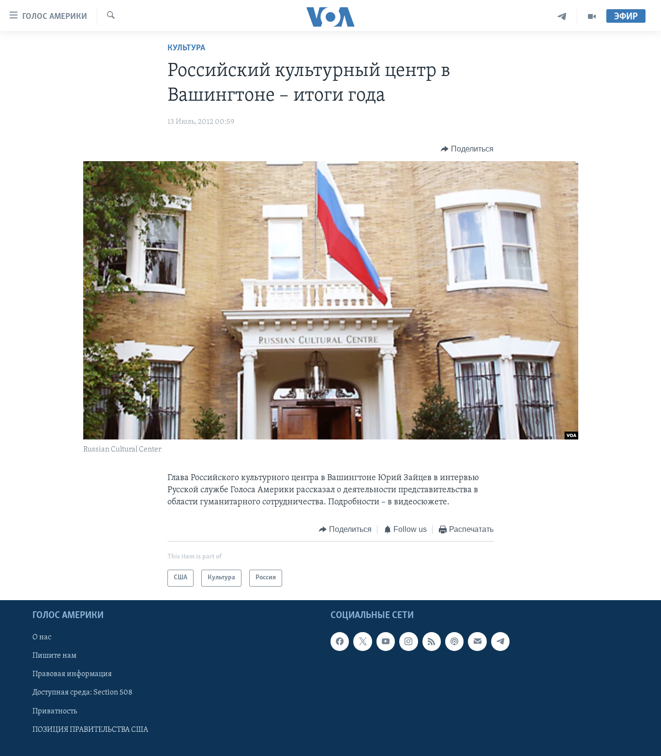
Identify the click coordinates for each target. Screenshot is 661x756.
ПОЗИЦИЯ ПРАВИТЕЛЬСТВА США (90, 729)
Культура (186, 48)
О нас (41, 637)
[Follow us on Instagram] (408, 641)
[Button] (467, 149)
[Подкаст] (454, 641)
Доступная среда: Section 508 (82, 692)
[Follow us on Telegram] (500, 641)
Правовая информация (72, 674)
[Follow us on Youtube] (385, 641)
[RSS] (431, 641)
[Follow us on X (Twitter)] (362, 641)
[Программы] (591, 16)
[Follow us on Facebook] (339, 641)
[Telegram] (562, 16)
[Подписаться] (477, 641)
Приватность (54, 711)
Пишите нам (54, 656)
